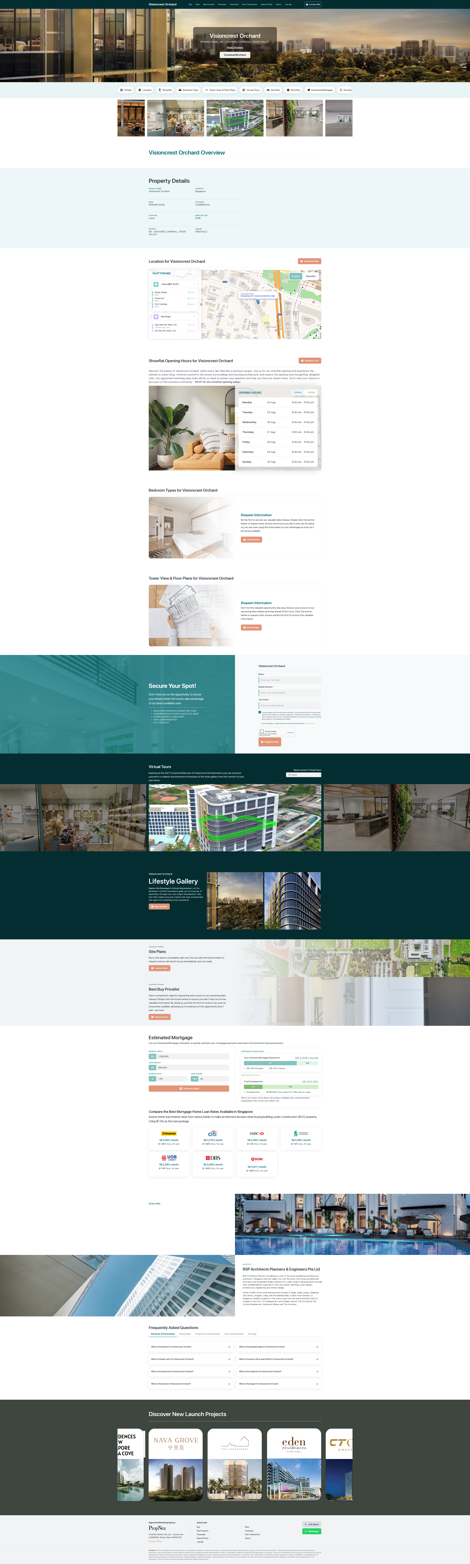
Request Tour (311, 360)
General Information (163, 1333)
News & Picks (266, 4)
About (278, 4)
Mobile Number (266, 687)
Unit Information (234, 1333)
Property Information (207, 1333)
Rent (198, 4)
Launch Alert (161, 968)
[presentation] (114, 90)
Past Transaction (249, 4)
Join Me (288, 4)
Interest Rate (155, 1074)
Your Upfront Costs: (250, 1075)
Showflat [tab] (311, 276)
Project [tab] (296, 276)
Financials (234, 4)
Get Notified (253, 539)
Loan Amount (155, 1063)
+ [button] (318, 333)
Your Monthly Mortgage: (252, 1051)
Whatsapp (313, 1531)
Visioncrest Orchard (160, 873)
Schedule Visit (311, 261)
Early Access (161, 1016)
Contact (314, 4)
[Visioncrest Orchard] (257, 301)
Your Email (264, 699)
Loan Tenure (196, 1074)
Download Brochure (235, 54)
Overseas (222, 4)
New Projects (208, 4)
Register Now (271, 741)
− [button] (318, 336)
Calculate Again (191, 1088)
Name (261, 674)
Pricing (252, 1333)
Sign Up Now (160, 906)
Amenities (185, 1333)
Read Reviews (235, 47)
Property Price (155, 1051)
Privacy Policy (310, 723)
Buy (190, 4)
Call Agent (313, 1524)
